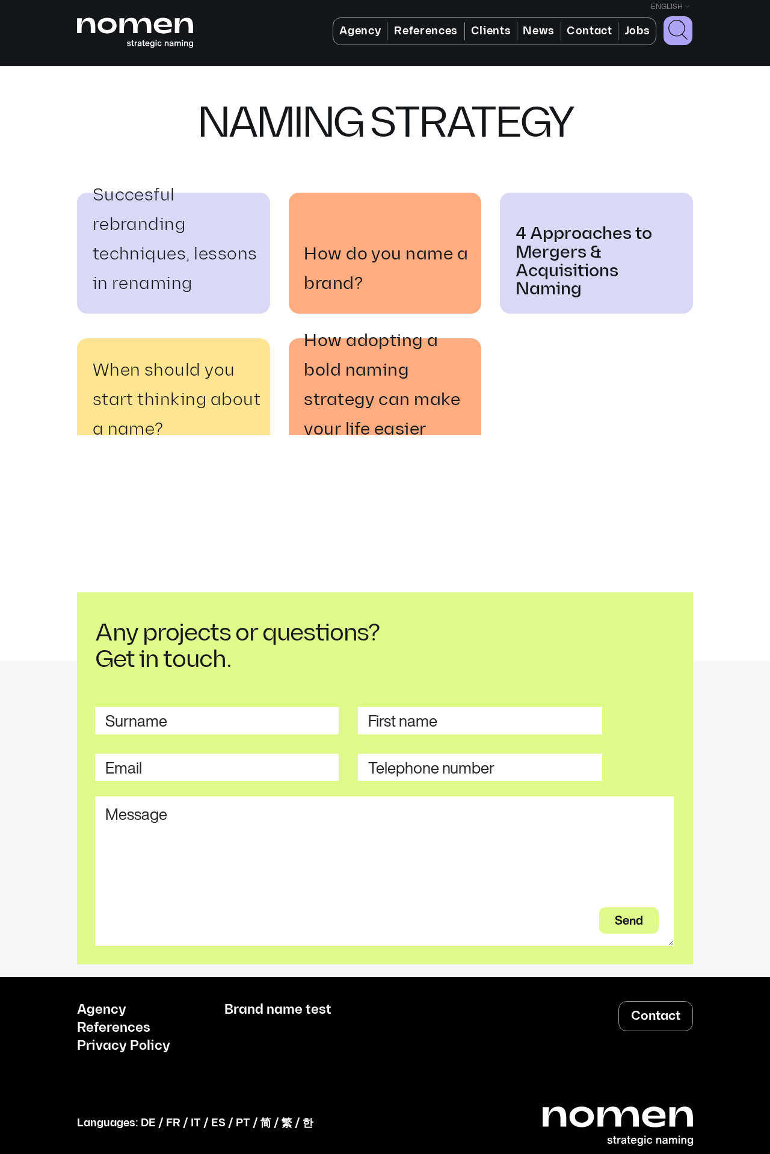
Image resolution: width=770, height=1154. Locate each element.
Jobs (637, 31)
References (426, 31)
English (667, 6)
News (539, 31)
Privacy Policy (123, 1046)
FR (173, 1123)
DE (148, 1123)
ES (218, 1123)
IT (196, 1123)
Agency (360, 31)
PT (243, 1123)
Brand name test (277, 1010)
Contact (589, 31)
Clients (491, 31)
